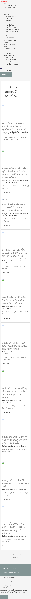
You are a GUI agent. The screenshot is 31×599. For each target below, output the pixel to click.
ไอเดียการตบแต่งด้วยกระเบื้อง (11, 261)
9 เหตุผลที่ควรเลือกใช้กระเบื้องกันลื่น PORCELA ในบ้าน (15, 483)
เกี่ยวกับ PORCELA (10, 5)
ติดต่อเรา (7, 14)
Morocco (8, 20)
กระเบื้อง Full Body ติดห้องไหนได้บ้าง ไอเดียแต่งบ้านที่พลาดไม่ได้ (15, 346)
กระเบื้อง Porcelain (12, 31)
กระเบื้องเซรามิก (11, 27)
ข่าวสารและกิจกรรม (10, 12)
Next (15, 557)
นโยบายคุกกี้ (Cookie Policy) (16, 592)
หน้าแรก (6, 3)
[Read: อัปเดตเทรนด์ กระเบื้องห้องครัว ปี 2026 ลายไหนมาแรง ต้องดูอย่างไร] (15, 239)
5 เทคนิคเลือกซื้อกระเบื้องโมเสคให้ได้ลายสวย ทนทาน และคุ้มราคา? (15, 207)
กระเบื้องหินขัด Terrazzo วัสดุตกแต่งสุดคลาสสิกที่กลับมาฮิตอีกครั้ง (14, 440)
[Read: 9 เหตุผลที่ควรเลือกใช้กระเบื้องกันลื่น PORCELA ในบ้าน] (15, 469)
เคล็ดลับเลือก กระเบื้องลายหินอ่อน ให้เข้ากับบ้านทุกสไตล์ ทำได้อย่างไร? (15, 126)
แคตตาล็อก (7, 18)
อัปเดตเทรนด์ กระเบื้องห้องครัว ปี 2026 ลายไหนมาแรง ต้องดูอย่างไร (15, 253)
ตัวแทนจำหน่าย (11, 16)
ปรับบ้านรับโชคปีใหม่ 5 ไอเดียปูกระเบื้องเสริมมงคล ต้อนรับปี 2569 (14, 300)
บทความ (6, 10)
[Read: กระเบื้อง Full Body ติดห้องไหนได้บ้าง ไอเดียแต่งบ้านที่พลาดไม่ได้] (15, 332)
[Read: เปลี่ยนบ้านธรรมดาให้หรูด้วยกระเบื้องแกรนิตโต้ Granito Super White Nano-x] (15, 377)
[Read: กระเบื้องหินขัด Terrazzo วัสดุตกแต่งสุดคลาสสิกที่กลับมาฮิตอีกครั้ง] (15, 426)
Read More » (6, 144)
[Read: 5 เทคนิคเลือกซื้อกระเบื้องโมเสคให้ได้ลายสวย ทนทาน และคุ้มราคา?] (7, 200)
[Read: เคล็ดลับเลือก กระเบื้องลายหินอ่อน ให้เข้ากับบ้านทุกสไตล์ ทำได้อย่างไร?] (15, 112)
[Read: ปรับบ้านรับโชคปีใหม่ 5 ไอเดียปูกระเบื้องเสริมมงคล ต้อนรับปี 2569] (15, 286)
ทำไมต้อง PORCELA (10, 7)
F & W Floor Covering (12, 29)
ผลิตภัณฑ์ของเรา (9, 23)
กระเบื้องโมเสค (10, 25)
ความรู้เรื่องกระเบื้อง (8, 132)
